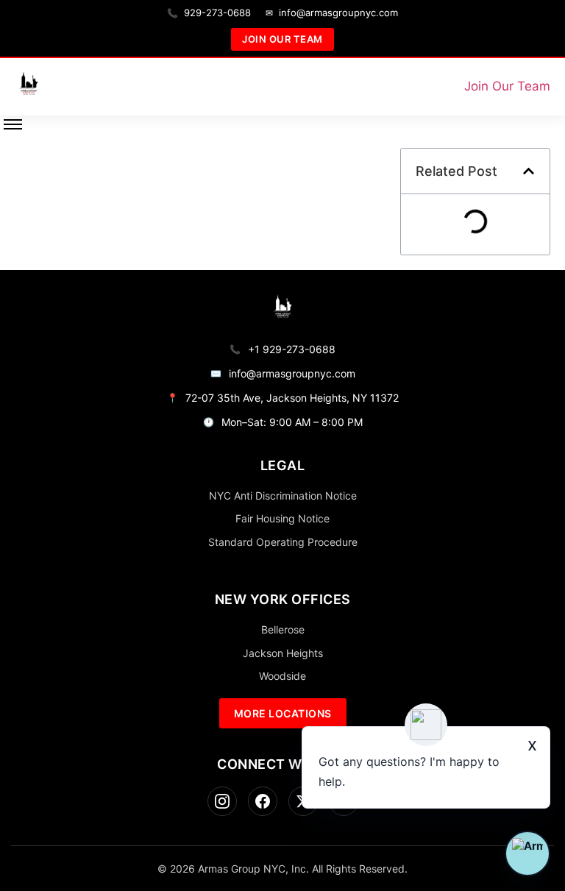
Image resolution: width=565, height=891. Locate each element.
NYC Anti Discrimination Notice (283, 495)
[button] (528, 171)
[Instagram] (222, 801)
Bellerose (283, 629)
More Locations (283, 713)
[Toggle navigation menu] (13, 124)
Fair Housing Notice (282, 518)
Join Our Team (282, 39)
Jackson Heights (283, 653)
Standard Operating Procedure (283, 542)
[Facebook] (262, 801)
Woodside (282, 676)
